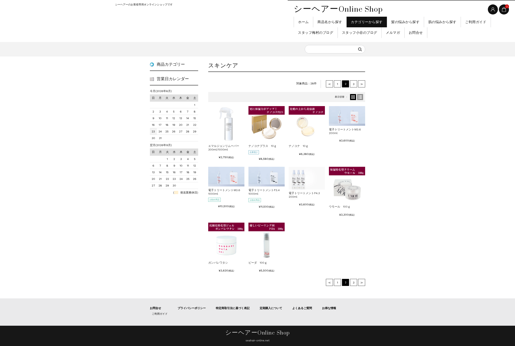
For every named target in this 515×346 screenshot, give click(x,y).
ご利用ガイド (475, 22)
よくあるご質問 (302, 308)
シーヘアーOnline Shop (338, 9)
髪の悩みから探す (405, 22)
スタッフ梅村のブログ (315, 33)
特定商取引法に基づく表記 (233, 308)
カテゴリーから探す (367, 22)
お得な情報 (329, 308)
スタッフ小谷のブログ (359, 33)
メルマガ (393, 33)
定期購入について (271, 308)
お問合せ (416, 33)
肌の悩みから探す (442, 22)
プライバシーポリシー (192, 308)
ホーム (303, 22)
